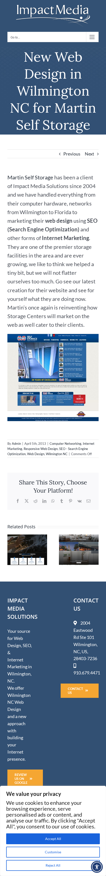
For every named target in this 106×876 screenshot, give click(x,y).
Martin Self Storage (30, 177)
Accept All (53, 839)
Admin (16, 444)
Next (89, 153)
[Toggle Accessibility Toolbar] (96, 866)
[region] (53, 831)
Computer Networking (65, 444)
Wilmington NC (57, 454)
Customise (53, 852)
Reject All (53, 865)
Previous (71, 153)
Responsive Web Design (41, 449)
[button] (11, 549)
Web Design (35, 454)
